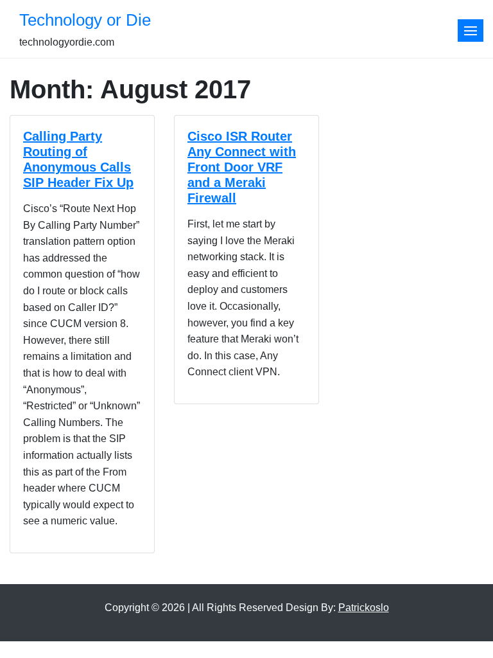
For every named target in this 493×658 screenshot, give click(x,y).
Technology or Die (85, 20)
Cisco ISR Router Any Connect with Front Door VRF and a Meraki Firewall (241, 167)
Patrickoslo (363, 607)
